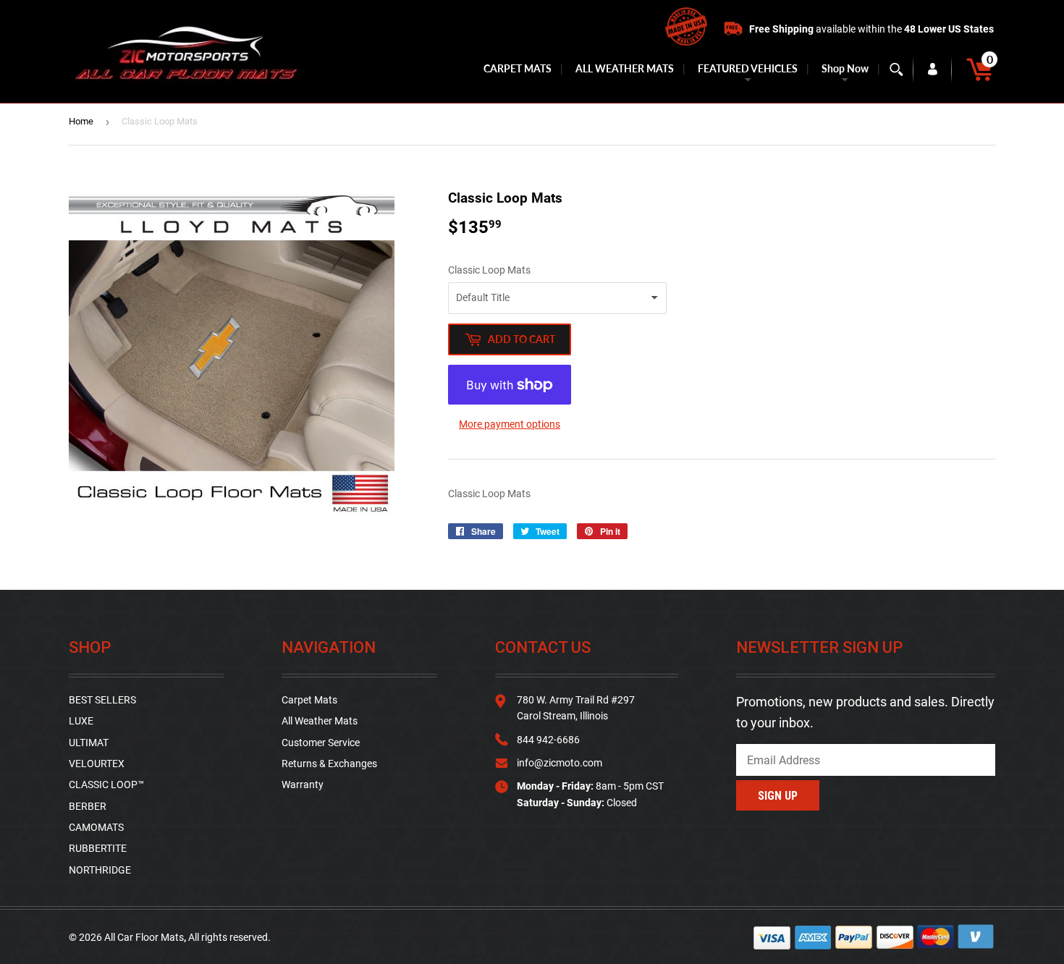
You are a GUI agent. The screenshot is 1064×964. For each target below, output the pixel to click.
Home (81, 121)
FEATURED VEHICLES (748, 68)
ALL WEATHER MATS (624, 68)
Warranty (303, 784)
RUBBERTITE (98, 848)
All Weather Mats (320, 721)
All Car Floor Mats (144, 937)
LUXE (81, 721)
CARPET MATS (518, 68)
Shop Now (845, 68)
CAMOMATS (96, 827)
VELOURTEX (96, 763)
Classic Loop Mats (489, 270)
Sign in (932, 69)
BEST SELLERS (102, 700)
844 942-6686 (548, 739)
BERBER (87, 806)
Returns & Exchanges (329, 763)
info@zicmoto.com (559, 763)
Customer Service (321, 742)
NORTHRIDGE (100, 870)
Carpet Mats (309, 700)
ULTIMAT (89, 742)
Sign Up (778, 796)
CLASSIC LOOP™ (106, 784)
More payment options (509, 424)
